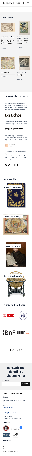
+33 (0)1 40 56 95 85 (8, 407)
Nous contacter (7, 448)
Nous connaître (6, 444)
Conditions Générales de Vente (10, 451)
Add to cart (4, 51)
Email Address (6, 381)
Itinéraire (5, 402)
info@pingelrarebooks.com (9, 412)
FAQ (4, 446)
